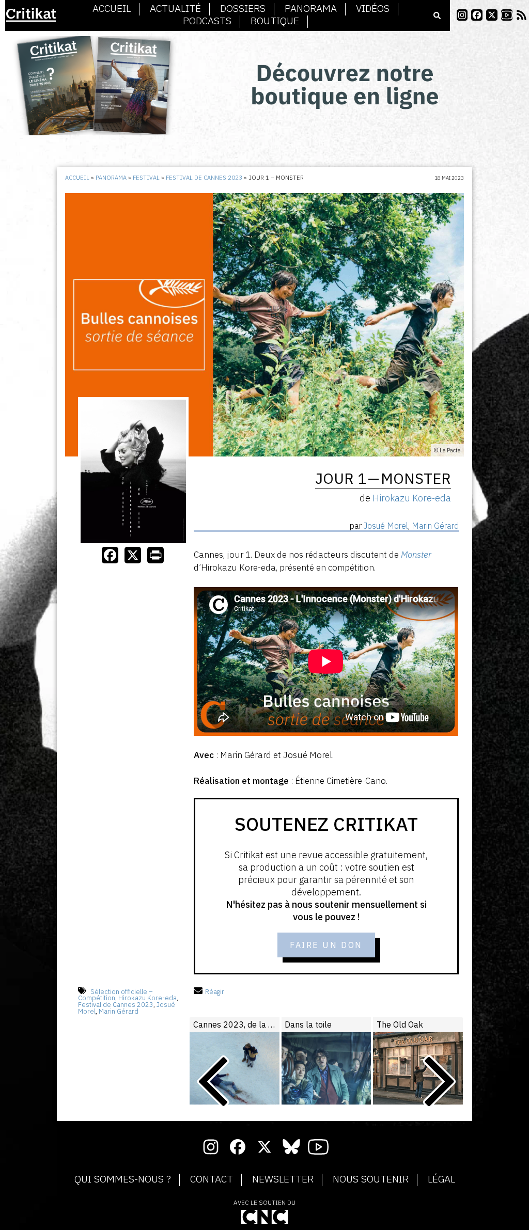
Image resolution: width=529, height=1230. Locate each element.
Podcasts (207, 21)
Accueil (111, 8)
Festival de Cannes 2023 (204, 177)
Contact (211, 1179)
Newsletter (283, 1179)
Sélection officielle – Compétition (115, 995)
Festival (146, 177)
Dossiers (243, 8)
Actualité (175, 8)
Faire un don (326, 945)
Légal (441, 1179)
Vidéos (373, 8)
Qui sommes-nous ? (122, 1179)
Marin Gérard (118, 1011)
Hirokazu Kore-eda (147, 998)
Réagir (214, 991)
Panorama (311, 8)
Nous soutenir (371, 1179)
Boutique (275, 21)
